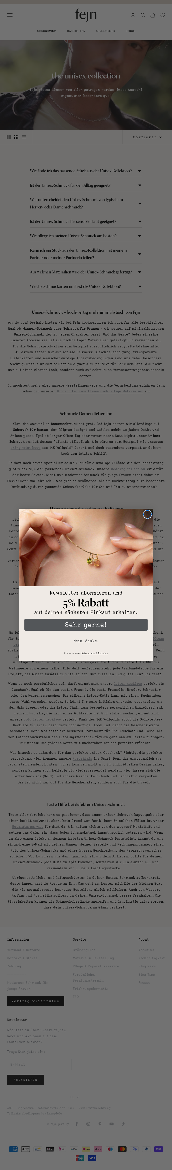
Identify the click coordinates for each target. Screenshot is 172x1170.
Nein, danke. (86, 641)
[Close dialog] (147, 514)
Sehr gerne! (86, 625)
